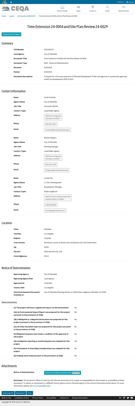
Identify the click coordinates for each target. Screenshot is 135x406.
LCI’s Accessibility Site (41, 386)
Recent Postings (62, 11)
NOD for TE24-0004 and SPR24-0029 (62, 373)
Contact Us (120, 2)
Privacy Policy (37, 398)
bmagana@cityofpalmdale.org (56, 170)
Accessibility (51, 398)
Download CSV (8, 393)
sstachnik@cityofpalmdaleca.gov (57, 130)
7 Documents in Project (11, 34)
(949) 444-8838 (50, 205)
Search (107, 11)
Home (4, 16)
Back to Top (6, 398)
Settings (130, 2)
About (78, 11)
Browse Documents (80, 398)
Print (30, 393)
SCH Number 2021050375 (26, 16)
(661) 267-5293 (50, 164)
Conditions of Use (22, 398)
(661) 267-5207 (50, 124)
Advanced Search (124, 11)
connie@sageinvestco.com (55, 210)
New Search (20, 393)
